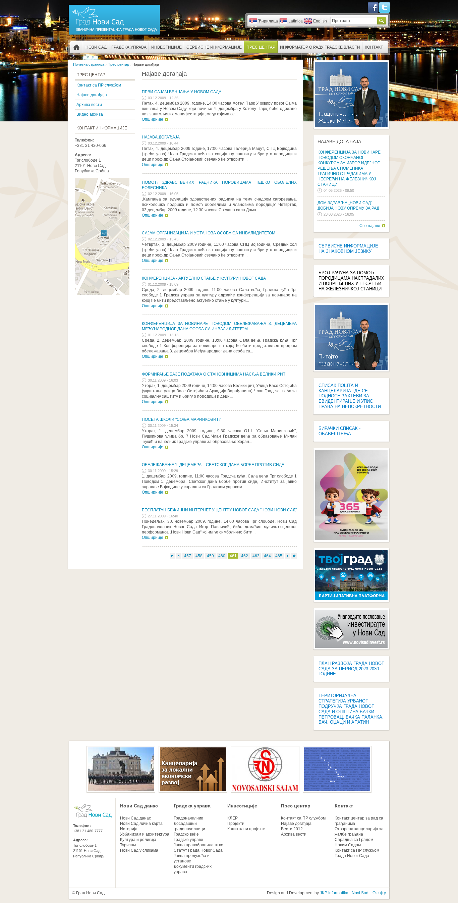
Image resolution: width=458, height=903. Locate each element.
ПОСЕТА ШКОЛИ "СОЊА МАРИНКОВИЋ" (181, 419)
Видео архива (89, 114)
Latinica (295, 21)
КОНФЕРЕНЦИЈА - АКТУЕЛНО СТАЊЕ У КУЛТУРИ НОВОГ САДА (204, 278)
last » (294, 556)
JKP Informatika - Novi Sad (344, 893)
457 (187, 556)
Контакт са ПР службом (98, 85)
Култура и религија (138, 839)
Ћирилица (268, 21)
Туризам (128, 845)
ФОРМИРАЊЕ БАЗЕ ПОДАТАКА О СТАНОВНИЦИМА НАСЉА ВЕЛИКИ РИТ (213, 374)
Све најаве (369, 225)
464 (267, 556)
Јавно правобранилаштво (198, 845)
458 (199, 556)
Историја (128, 829)
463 (256, 556)
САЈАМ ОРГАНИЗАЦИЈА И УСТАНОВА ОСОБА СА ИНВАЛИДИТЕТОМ (208, 233)
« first (172, 556)
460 (221, 556)
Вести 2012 (292, 829)
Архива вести (89, 104)
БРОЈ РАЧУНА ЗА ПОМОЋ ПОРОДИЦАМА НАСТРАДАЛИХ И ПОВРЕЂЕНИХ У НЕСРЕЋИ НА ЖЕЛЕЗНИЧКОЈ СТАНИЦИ (351, 280)
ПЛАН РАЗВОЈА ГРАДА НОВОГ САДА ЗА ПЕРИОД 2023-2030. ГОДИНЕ (351, 669)
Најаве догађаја (91, 95)
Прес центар (260, 47)
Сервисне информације (214, 47)
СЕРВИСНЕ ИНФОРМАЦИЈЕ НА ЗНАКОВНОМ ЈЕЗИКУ (348, 248)
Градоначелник (188, 818)
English (320, 21)
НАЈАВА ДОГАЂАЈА (161, 137)
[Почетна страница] (114, 34)
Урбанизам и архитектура (144, 834)
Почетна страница (76, 47)
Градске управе (188, 839)
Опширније (152, 119)
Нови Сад (96, 47)
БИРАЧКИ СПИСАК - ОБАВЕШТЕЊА (339, 431)
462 (244, 556)
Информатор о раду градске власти (320, 47)
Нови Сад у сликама (139, 850)
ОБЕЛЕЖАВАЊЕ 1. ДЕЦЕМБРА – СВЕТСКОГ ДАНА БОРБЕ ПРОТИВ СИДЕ (213, 464)
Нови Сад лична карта (141, 823)
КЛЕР (232, 818)
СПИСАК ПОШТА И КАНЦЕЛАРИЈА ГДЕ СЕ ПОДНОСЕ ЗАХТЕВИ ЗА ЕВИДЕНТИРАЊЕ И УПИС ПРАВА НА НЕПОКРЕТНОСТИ (350, 396)
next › (287, 556)
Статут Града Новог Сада (198, 850)
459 (210, 556)
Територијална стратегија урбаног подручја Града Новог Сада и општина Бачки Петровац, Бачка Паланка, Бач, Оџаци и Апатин (351, 709)
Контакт (374, 47)
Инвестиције (166, 47)
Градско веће (186, 834)
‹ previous (178, 556)
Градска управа (129, 47)
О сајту (379, 893)
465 (278, 556)
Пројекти (235, 823)
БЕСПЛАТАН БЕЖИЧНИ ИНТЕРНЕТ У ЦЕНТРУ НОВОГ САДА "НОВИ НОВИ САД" (219, 510)
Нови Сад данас (139, 805)
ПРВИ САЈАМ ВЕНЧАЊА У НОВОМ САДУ (181, 92)
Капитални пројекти (246, 829)
